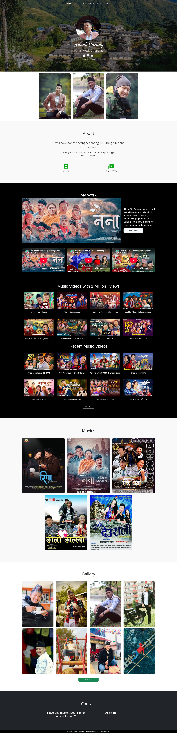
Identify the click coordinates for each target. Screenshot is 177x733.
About (76, 3)
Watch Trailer (133, 230)
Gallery (99, 3)
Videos (84, 3)
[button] (38, 302)
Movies (91, 3)
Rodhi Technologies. (92, 731)
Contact (107, 3)
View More (88, 679)
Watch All (88, 406)
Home (69, 3)
